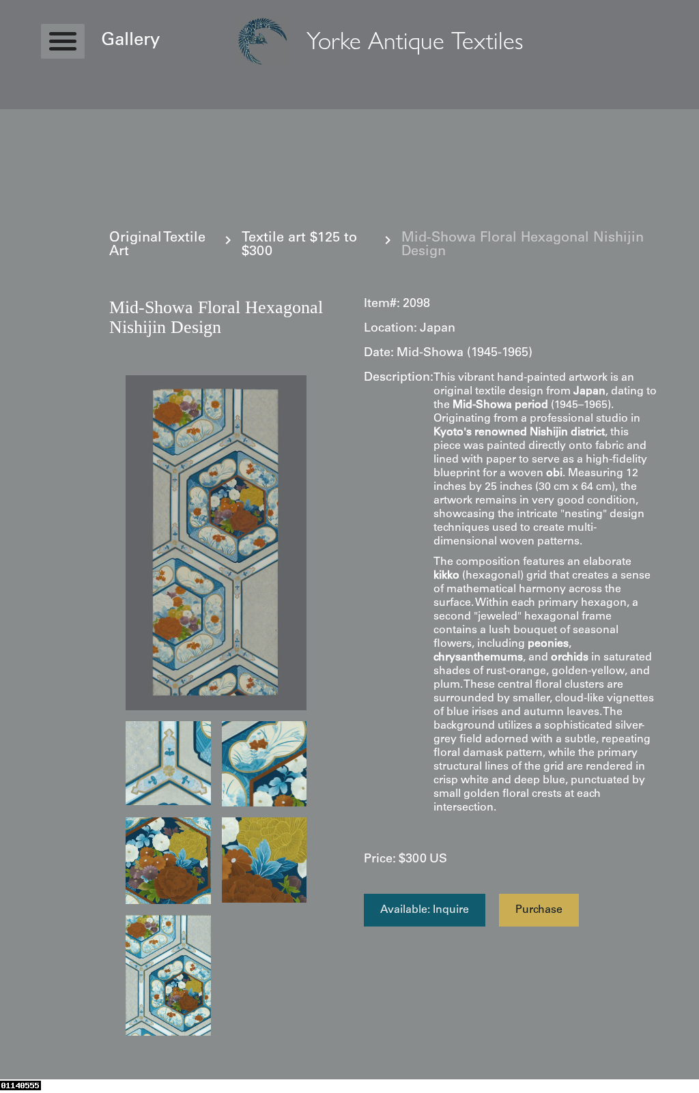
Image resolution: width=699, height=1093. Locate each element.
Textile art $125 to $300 (299, 245)
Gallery (130, 41)
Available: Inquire (424, 910)
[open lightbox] (216, 542)
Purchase (538, 910)
